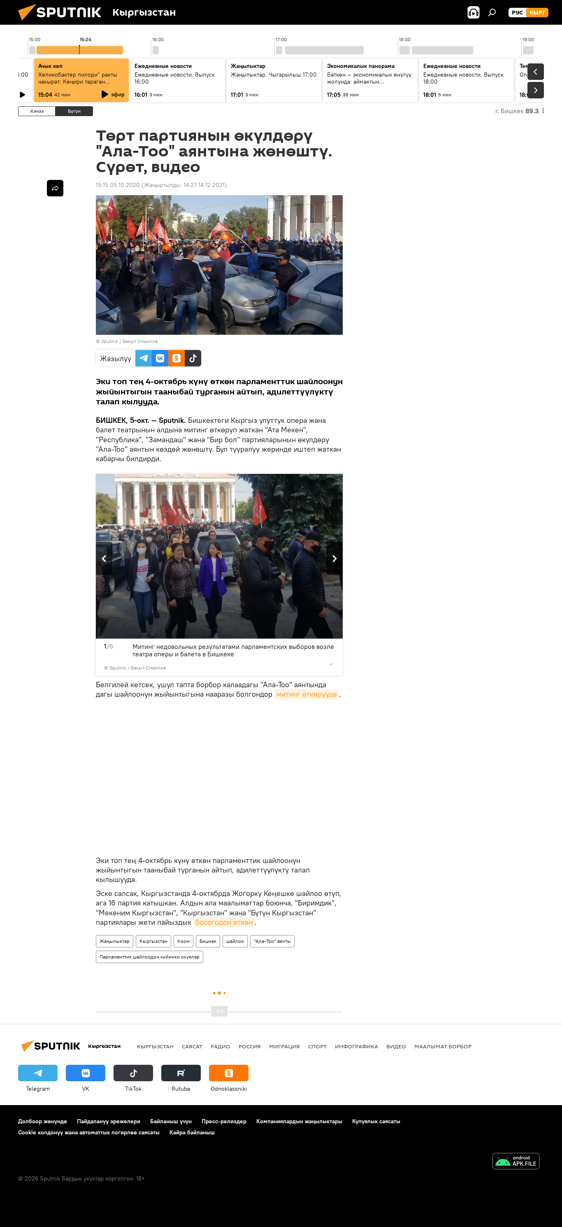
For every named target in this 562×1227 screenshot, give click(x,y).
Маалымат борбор (442, 1046)
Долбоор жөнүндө (42, 1121)
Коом (183, 941)
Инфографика (356, 1046)
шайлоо (235, 941)
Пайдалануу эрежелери (108, 1121)
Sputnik (109, 341)
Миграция (284, 1046)
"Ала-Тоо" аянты (272, 941)
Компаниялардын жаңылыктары (299, 1121)
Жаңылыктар (115, 941)
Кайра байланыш (192, 1132)
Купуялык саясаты (376, 1121)
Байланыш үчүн (171, 1121)
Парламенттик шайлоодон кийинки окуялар (150, 957)
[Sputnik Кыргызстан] (63, 22)
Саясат (192, 1046)
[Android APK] (516, 1162)
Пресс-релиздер (224, 1121)
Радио (220, 1046)
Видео (396, 1046)
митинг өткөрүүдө (306, 694)
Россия (250, 1046)
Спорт (317, 1046)
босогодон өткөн (224, 922)
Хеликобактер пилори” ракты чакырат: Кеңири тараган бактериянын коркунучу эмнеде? (77, 85)
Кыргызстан (153, 941)
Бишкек (208, 941)
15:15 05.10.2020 (118, 185)
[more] (331, 664)
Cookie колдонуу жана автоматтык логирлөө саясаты (89, 1132)
